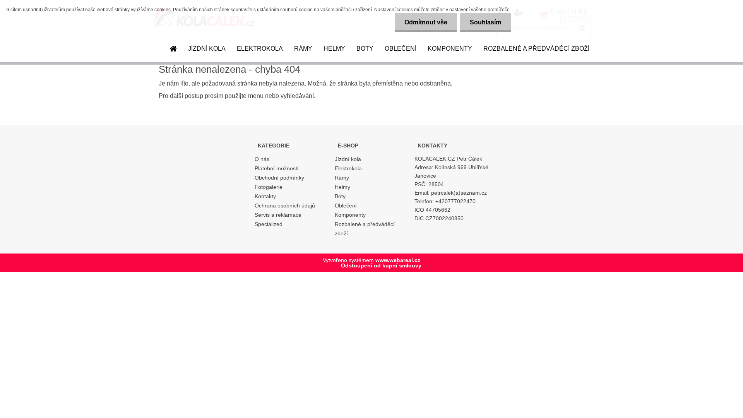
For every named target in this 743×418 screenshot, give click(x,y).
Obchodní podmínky (279, 178)
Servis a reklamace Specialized (278, 219)
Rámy (303, 48)
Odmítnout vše (425, 22)
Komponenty (450, 48)
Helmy (334, 48)
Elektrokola (260, 48)
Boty (364, 48)
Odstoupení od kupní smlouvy (381, 265)
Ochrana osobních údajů (285, 205)
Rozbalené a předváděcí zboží (536, 48)
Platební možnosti (276, 168)
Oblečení (400, 48)
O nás (262, 159)
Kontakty (265, 196)
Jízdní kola (207, 48)
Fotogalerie (268, 187)
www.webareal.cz (397, 260)
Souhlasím (485, 22)
